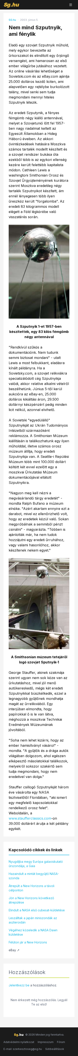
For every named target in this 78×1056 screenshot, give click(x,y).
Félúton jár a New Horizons (28, 942)
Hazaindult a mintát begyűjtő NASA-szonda (34, 876)
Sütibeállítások (54, 1049)
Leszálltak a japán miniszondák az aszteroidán (33, 920)
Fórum (61, 1042)
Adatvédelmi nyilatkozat (18, 1042)
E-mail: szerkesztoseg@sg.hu (22, 1049)
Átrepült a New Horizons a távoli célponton (31, 888)
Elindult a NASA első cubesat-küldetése (37, 910)
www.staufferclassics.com (30, 818)
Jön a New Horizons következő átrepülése (31, 900)
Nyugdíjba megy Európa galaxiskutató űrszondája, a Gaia (36, 864)
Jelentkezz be (19, 985)
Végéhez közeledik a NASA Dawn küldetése (33, 932)
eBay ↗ (14, 950)
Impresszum (46, 1042)
